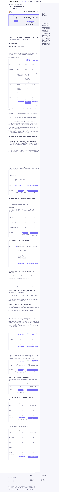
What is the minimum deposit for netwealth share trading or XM (46, 28)
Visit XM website (21, 101)
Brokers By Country (43, 479)
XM (16, 246)
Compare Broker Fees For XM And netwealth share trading (46, 34)
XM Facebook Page (17, 183)
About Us (31, 1)
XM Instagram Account (18, 185)
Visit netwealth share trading (31, 21)
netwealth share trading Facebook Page (32, 183)
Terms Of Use (32, 479)
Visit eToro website (35, 101)
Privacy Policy (32, 480)
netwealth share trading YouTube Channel (32, 188)
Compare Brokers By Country (37, 1)
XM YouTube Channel (18, 188)
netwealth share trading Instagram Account (32, 185)
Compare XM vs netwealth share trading (45, 17)
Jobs (30, 476)
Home (9, 4)
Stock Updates (43, 480)
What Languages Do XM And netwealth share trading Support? (46, 36)
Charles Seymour (13, 11)
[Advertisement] (24, 32)
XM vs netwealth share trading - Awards (46, 23)
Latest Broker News (43, 475)
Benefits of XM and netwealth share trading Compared (46, 19)
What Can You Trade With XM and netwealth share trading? (46, 44)
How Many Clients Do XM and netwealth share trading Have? (46, 39)
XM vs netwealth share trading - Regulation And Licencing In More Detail (46, 31)
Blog (28, 1)
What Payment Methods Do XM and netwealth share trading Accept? (46, 41)
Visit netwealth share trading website (28, 102)
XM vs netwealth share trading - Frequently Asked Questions (46, 26)
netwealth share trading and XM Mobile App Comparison (46, 21)
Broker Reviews (24, 1)
